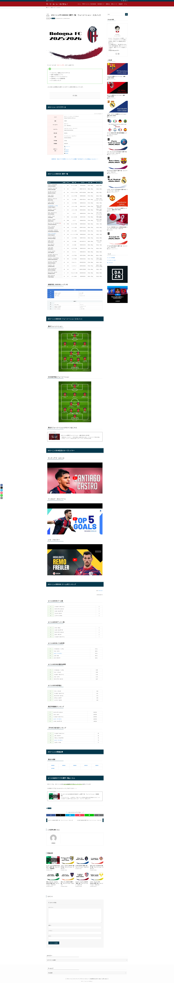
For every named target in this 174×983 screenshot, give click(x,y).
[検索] (127, 0)
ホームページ (67, 146)
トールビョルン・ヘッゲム (53, 205)
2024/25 (52, 765)
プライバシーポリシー (84, 978)
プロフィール (69, 978)
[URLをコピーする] (99, 815)
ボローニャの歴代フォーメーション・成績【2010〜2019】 (75, 435)
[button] (51, 815)
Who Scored (100, 590)
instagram (67, 149)
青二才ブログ (110, 262)
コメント (50, 907)
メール (50, 930)
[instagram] (123, 0)
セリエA (53, 18)
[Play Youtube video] (74, 478)
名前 (49, 925)
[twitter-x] (121, 0)
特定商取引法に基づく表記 (95, 978)
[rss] (125, 0)
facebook (67, 151)
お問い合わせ (104, 978)
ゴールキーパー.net (111, 260)
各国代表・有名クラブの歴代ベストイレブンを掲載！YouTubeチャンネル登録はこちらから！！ (75, 159)
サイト (49, 936)
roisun (53, 843)
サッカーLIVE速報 (111, 257)
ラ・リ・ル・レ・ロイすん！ (57, 4)
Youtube (66, 153)
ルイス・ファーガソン (52, 233)
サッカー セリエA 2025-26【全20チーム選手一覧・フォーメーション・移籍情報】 (80, 794)
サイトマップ (76, 978)
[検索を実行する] (126, 14)
